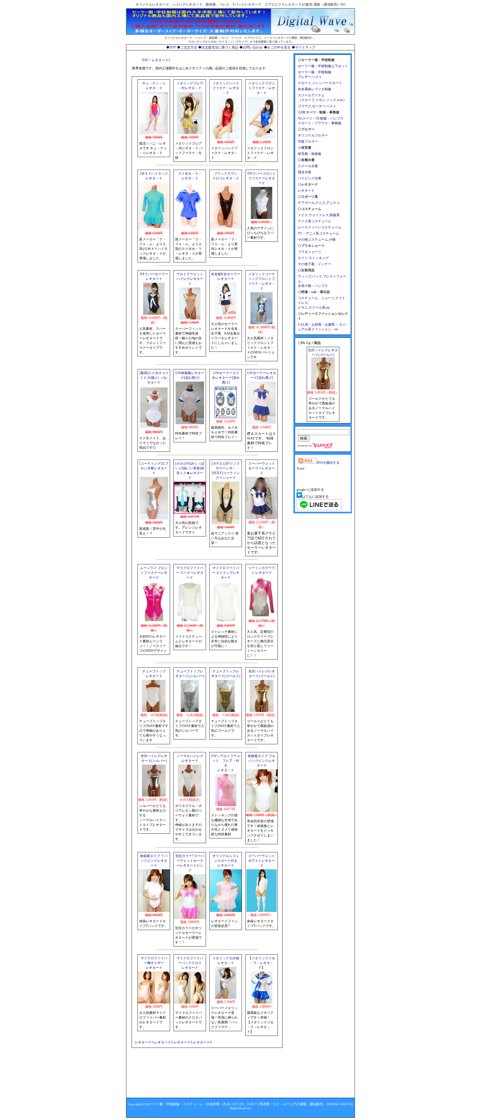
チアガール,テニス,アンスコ (319, 203)
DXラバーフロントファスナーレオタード (261, 178)
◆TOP (171, 47)
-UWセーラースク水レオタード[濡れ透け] (226, 377)
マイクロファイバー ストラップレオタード (225, 572)
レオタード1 (144, 1042)
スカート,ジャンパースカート (320, 83)
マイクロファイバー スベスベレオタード (189, 572)
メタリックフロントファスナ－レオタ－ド (261, 88)
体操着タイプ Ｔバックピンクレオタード (154, 860)
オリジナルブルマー (313, 135)
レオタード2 (163, 1042)
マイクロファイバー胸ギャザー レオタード (154, 963)
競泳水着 (304, 172)
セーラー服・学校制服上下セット (323, 66)
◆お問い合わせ (251, 47)
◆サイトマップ (303, 47)
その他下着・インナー (314, 264)
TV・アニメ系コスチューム (318, 233)
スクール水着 (308, 166)
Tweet (300, 468)
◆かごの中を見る (277, 47)
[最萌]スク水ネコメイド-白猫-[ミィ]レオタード (153, 377)
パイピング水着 (309, 178)
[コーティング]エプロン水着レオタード (153, 468)
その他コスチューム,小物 (316, 239)
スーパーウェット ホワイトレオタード (261, 860)
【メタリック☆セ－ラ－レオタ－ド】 (261, 963)
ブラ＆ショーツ (309, 252)
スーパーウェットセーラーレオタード (261, 468)
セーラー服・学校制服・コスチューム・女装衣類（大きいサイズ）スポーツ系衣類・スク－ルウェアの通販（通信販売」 (236, 1104)
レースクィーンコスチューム (319, 227)
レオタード (306, 190)
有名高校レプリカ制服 (314, 89)
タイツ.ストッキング (313, 258)
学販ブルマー (308, 141)
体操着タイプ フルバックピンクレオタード (261, 760)
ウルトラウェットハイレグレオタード (189, 279)
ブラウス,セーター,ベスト (317, 106)
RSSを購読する (328, 463)
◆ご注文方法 (187, 47)
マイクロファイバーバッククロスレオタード (189, 963)
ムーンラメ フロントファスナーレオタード (154, 572)
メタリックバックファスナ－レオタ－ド (225, 88)
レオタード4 (202, 1042)
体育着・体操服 (309, 154)
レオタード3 (183, 1042)
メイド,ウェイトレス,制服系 (319, 215)
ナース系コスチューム (314, 221)
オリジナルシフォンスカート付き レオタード (225, 860)
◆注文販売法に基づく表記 (218, 47)
